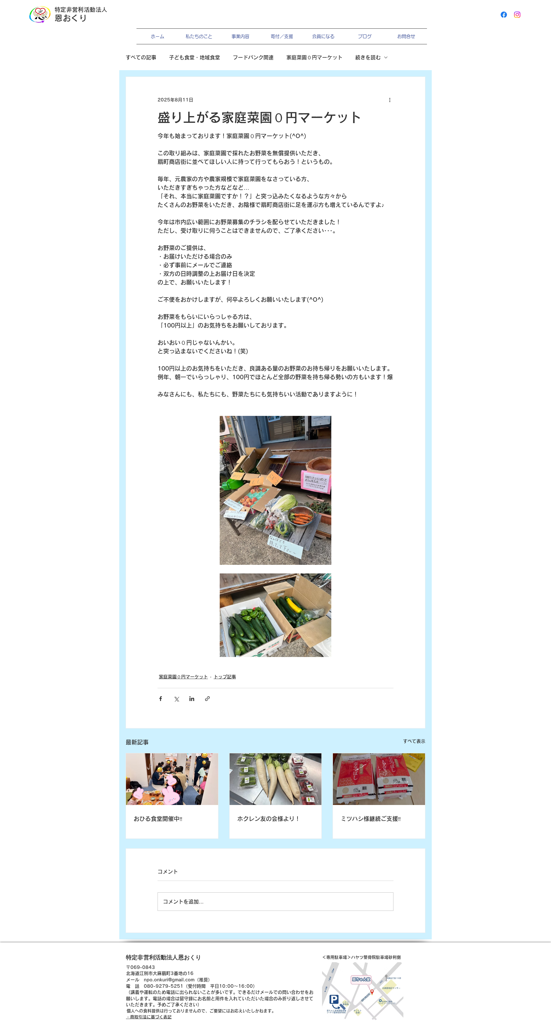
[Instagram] (517, 15)
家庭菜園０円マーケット (314, 57)
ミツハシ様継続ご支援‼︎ (371, 819)
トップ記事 (225, 677)
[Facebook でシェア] (161, 699)
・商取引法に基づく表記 (149, 1017)
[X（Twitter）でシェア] (176, 699)
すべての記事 (141, 57)
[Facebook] (504, 15)
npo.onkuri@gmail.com (169, 980)
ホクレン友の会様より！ (268, 819)
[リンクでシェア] (207, 699)
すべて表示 (414, 741)
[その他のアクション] (389, 100)
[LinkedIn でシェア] (192, 699)
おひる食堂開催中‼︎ (158, 819)
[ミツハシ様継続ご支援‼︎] (379, 779)
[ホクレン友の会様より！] (276, 779)
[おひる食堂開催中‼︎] (172, 779)
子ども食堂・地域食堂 (194, 57)
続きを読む (368, 57)
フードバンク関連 (253, 57)
